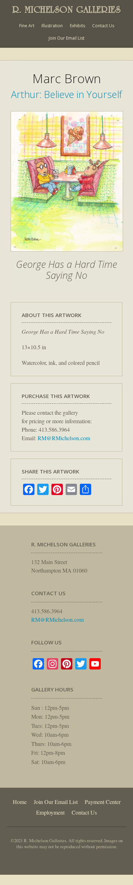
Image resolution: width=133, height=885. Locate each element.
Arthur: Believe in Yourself (66, 94)
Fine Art (26, 26)
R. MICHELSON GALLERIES (66, 10)
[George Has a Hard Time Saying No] (67, 255)
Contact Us (103, 26)
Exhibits (77, 26)
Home (20, 801)
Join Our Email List (66, 38)
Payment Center (103, 801)
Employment (50, 812)
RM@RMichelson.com (64, 438)
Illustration (52, 26)
